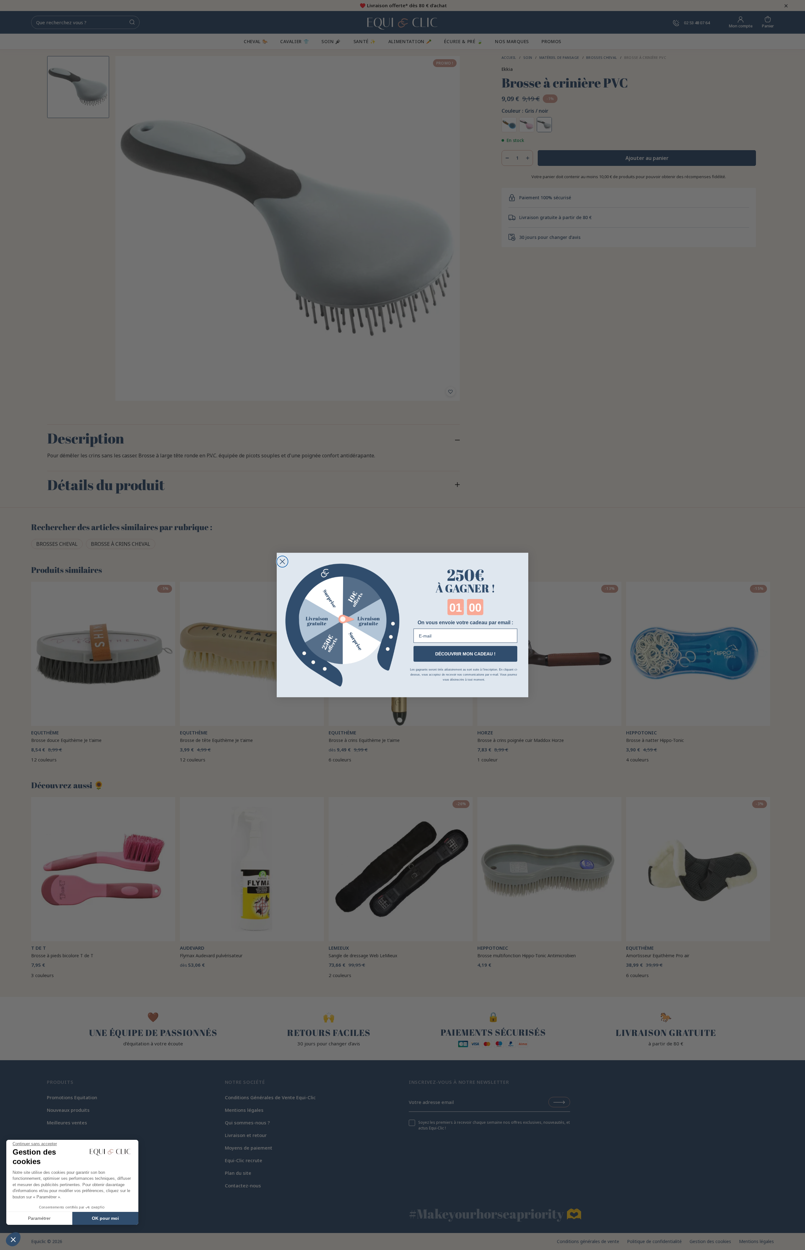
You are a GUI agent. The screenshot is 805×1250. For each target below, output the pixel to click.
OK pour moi (105, 1218)
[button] (13, 1239)
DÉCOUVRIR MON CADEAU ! (465, 653)
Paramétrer (39, 1218)
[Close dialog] (282, 561)
